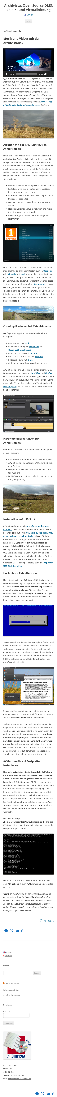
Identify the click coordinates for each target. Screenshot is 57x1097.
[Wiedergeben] (7, 74)
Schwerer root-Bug (11, 990)
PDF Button (48, 921)
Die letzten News (12, 983)
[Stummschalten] (45, 74)
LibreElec (12, 274)
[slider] (26, 74)
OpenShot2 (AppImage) (19, 350)
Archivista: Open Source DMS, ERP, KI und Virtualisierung (28, 7)
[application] (28, 62)
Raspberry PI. (40, 284)
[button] (28, 62)
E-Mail (6, 1011)
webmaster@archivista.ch (19, 1078)
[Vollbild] (50, 74)
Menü (28, 21)
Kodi (23, 274)
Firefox (48, 373)
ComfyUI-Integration (11, 995)
